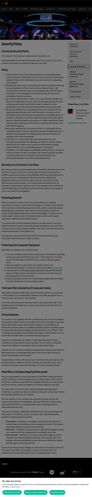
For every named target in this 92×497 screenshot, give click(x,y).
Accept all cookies (57, 492)
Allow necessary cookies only (35, 492)
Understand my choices (12, 492)
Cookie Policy (15, 487)
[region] (46, 487)
